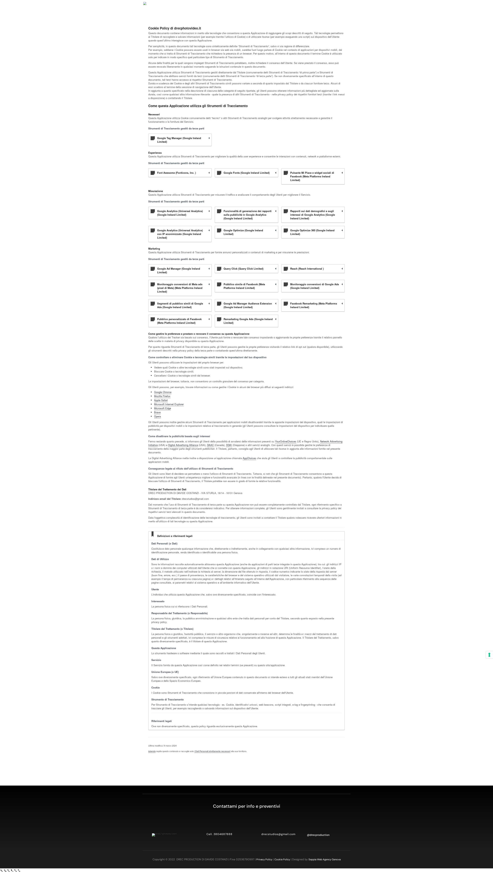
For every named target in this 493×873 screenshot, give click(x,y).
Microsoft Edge (162, 408)
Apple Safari (161, 400)
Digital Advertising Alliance (183, 445)
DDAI (229, 445)
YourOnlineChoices (285, 441)
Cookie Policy (282, 859)
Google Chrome (162, 392)
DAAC (210, 445)
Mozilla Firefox (162, 396)
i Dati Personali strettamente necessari (212, 751)
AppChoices (249, 458)
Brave (157, 412)
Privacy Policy (264, 859)
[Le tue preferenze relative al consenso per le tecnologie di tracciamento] (489, 654)
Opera (157, 416)
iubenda (152, 751)
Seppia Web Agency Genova (325, 859)
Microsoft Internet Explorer (169, 404)
